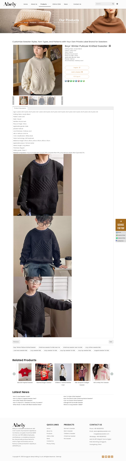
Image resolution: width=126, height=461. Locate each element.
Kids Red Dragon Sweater (30, 382)
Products (49, 433)
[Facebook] (103, 457)
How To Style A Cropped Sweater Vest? (24, 398)
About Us (49, 431)
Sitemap (58, 456)
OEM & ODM (50, 436)
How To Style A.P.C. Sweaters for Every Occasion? (27, 402)
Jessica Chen (121, 235)
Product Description (20, 108)
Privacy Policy (51, 444)
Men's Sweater (68, 431)
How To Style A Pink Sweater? (72, 396)
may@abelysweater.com (101, 434)
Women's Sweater (69, 428)
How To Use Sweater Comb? (21, 396)
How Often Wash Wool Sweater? (22, 400)
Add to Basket (76, 72)
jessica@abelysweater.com (102, 431)
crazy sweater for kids (50, 350)
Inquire (76, 68)
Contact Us (50, 441)
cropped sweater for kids (101, 350)
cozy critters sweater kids (93, 347)
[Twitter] (109, 457)
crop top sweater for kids (67, 350)
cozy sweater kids (35, 350)
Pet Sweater (67, 438)
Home (48, 428)
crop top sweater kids (84, 350)
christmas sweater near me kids (72, 347)
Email (119, 232)
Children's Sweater (69, 433)
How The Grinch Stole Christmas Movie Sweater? (78, 398)
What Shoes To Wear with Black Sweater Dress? (27, 404)
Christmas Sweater (69, 436)
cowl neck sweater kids (20, 350)
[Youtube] (112, 457)
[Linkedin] (106, 457)
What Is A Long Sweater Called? (73, 404)
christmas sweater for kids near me (49, 347)
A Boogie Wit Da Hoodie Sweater (73, 402)
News (48, 438)
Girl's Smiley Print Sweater (87, 382)
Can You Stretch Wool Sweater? (73, 400)
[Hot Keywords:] (113, 3)
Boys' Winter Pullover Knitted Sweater (25, 347)
